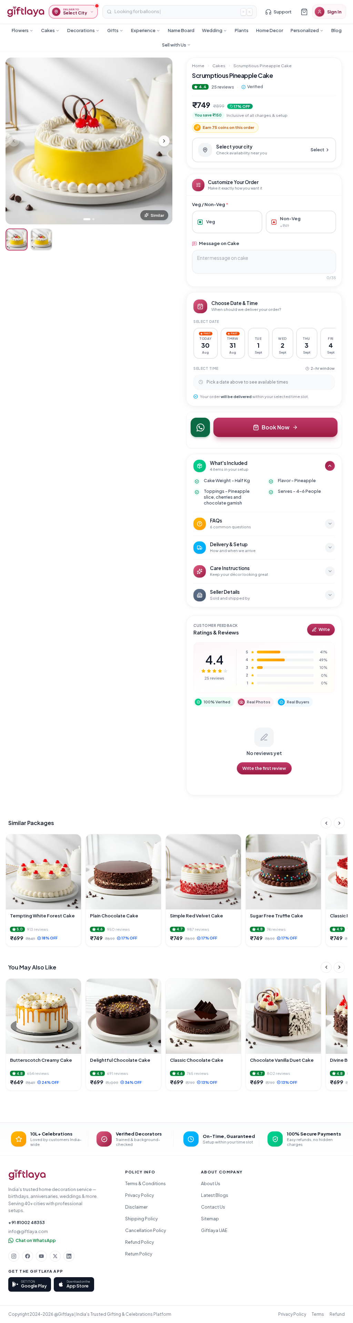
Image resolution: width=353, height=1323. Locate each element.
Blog (336, 30)
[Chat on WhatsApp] (200, 427)
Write (324, 629)
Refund (337, 1314)
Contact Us (213, 1207)
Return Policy (138, 1253)
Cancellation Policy (145, 1230)
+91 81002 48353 (26, 1222)
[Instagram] (13, 1256)
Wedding (212, 30)
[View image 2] (41, 239)
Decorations (81, 30)
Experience (143, 30)
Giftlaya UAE (214, 1230)
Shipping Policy (141, 1218)
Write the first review (264, 768)
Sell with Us (174, 45)
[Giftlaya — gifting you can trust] (25, 11)
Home (198, 65)
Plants (242, 30)
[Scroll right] (339, 822)
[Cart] (304, 12)
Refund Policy (139, 1242)
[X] (55, 1256)
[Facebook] (27, 1256)
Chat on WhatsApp (36, 1240)
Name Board (181, 30)
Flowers (20, 30)
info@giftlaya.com (28, 1231)
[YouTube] (41, 1256)
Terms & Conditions (145, 1183)
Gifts (113, 30)
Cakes (48, 30)
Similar (157, 215)
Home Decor (269, 30)
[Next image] (164, 140)
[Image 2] (93, 219)
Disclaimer (136, 1207)
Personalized (305, 30)
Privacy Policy (139, 1195)
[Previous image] (13, 140)
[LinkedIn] (68, 1256)
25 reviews (222, 87)
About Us (210, 1183)
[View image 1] (17, 239)
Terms (318, 1314)
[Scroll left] (326, 822)
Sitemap (210, 1218)
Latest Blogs (214, 1195)
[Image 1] (86, 219)
